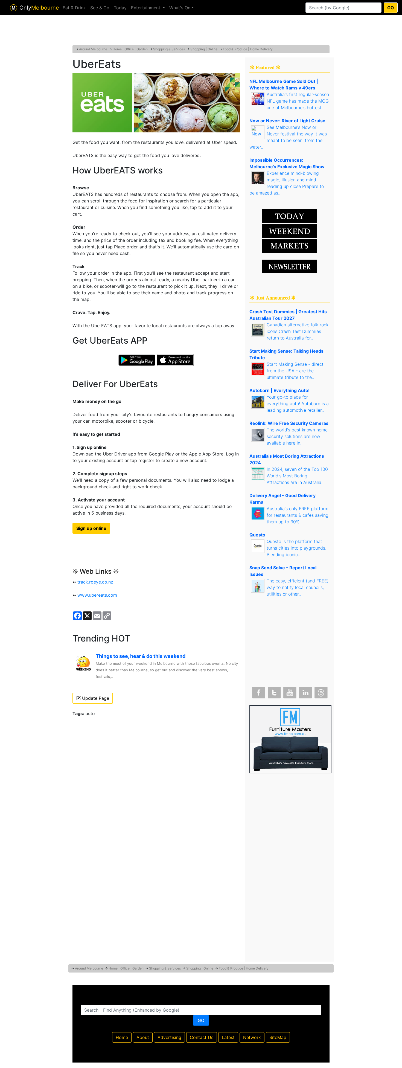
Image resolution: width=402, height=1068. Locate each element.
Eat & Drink (74, 7)
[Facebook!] (258, 691)
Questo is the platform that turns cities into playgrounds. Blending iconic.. (296, 548)
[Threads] (320, 691)
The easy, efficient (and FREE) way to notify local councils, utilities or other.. (298, 587)
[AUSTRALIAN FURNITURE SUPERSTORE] (290, 738)
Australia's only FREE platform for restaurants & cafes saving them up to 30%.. (297, 515)
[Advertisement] (201, 31)
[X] (274, 691)
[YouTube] (289, 691)
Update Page (95, 698)
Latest (228, 1037)
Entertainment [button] (146, 7)
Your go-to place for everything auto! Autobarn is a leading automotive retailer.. (298, 403)
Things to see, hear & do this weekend (140, 656)
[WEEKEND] (289, 245)
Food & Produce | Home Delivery (248, 49)
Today (120, 7)
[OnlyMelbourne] (13, 7)
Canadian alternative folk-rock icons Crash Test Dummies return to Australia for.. (297, 331)
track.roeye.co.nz (95, 582)
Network (252, 1037)
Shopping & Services (169, 49)
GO (390, 7)
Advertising (169, 1037)
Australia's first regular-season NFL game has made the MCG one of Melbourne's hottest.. (298, 101)
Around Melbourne (93, 49)
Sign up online (91, 528)
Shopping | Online (203, 49)
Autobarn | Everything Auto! (279, 390)
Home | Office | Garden (130, 49)
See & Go (99, 7)
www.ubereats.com (97, 595)
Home (122, 1037)
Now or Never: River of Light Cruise (287, 120)
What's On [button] (179, 7)
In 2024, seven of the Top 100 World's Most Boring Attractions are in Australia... (297, 475)
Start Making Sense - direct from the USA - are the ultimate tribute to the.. (295, 370)
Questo (257, 535)
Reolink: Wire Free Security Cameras (288, 423)
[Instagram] (305, 691)
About (142, 1037)
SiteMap (277, 1037)
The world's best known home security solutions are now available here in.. (297, 436)
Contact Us (201, 1037)
